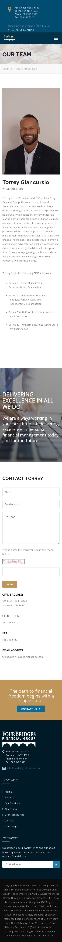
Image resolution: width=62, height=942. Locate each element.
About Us (10, 797)
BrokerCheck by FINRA (21, 30)
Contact (9, 820)
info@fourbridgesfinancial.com (24, 768)
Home (5, 68)
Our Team (11, 809)
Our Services (12, 803)
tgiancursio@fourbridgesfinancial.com (23, 656)
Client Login (11, 826)
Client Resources (14, 814)
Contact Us (29, 709)
